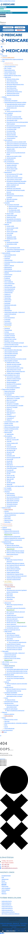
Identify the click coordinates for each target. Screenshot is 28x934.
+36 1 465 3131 (20, 27)
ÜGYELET (20, 30)
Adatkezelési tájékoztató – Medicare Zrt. (9, 923)
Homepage (2, 758)
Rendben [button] (2, 933)
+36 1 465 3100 (9, 27)
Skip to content (4, 1)
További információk (10, 930)
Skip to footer (11, 1)
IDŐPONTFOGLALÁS (8, 30)
